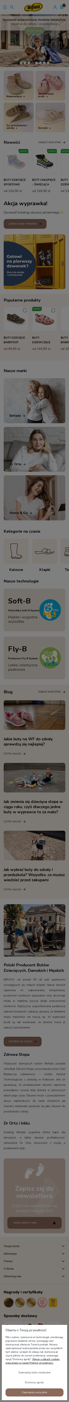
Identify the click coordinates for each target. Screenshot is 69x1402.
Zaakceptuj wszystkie (34, 1392)
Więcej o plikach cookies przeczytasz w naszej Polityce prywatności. (33, 1361)
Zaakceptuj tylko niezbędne (34, 1372)
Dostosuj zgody (34, 1382)
